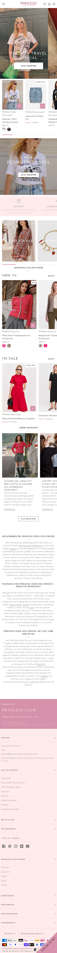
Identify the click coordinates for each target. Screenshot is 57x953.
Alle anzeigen (28, 519)
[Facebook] (3, 846)
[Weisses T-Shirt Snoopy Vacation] (12, 95)
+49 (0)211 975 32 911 (10, 746)
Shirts (18, 604)
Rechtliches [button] (7, 819)
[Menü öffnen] (4, 4)
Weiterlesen (9, 509)
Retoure (4, 796)
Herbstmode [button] (7, 895)
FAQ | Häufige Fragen (11, 787)
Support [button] (5, 738)
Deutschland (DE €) (31, 933)
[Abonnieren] (51, 722)
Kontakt (4, 804)
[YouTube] (27, 846)
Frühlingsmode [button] (9, 914)
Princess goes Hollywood (30, 545)
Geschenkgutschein (10, 809)
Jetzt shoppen (28, 66)
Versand (5, 791)
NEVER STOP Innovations (25, 951)
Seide (3, 880)
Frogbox (13, 548)
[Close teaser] (35, 949)
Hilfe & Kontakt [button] (9, 770)
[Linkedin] (21, 846)
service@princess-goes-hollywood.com (19, 754)
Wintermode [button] (7, 904)
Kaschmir (41, 664)
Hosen (13, 604)
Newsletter (6, 778)
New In (9, 275)
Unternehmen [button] (8, 829)
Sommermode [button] (8, 922)
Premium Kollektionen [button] (13, 859)
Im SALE (10, 358)
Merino (4, 876)
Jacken (25, 604)
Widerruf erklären (9, 800)
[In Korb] (19, 106)
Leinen (4, 885)
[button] (46, 942)
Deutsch (9, 933)
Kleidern (44, 676)
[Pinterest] (9, 846)
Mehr (51, 276)
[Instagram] (15, 846)
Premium (5, 867)
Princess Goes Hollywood (18, 948)
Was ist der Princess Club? (13, 782)
